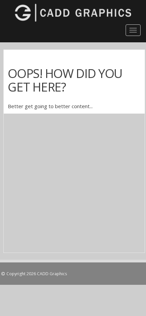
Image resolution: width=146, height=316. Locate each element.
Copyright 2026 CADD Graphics (36, 274)
